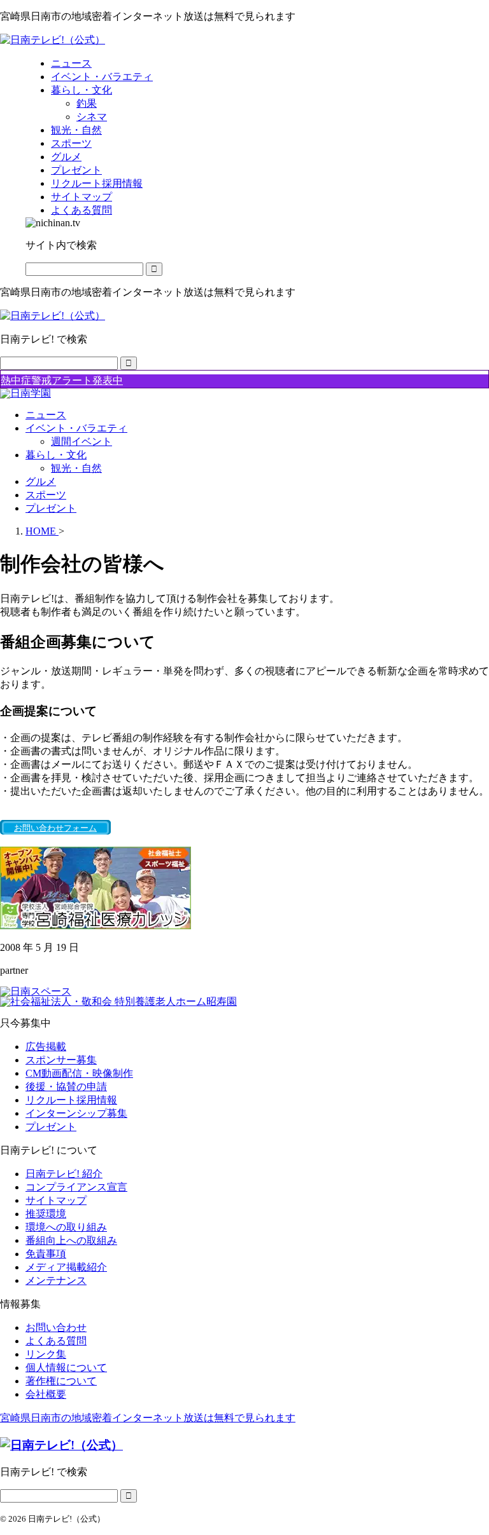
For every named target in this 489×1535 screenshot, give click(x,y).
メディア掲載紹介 (66, 1267)
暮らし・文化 (56, 454)
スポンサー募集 (61, 1059)
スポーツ (45, 494)
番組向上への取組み (71, 1240)
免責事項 (45, 1253)
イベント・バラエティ (76, 428)
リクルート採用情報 (71, 1100)
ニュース (45, 414)
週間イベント (81, 441)
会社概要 (45, 1394)
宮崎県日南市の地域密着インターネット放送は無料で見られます (147, 1417)
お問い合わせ (56, 1327)
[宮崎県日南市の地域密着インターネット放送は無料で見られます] (52, 39)
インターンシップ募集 (76, 1113)
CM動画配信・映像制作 (79, 1073)
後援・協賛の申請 (66, 1086)
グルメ (40, 481)
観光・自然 (76, 468)
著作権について (61, 1380)
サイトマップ (56, 1200)
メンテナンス (56, 1280)
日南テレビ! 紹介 (64, 1173)
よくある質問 (56, 1340)
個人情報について (66, 1367)
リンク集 (45, 1354)
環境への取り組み (66, 1227)
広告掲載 (45, 1046)
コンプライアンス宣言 (76, 1187)
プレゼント (50, 508)
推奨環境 (45, 1213)
